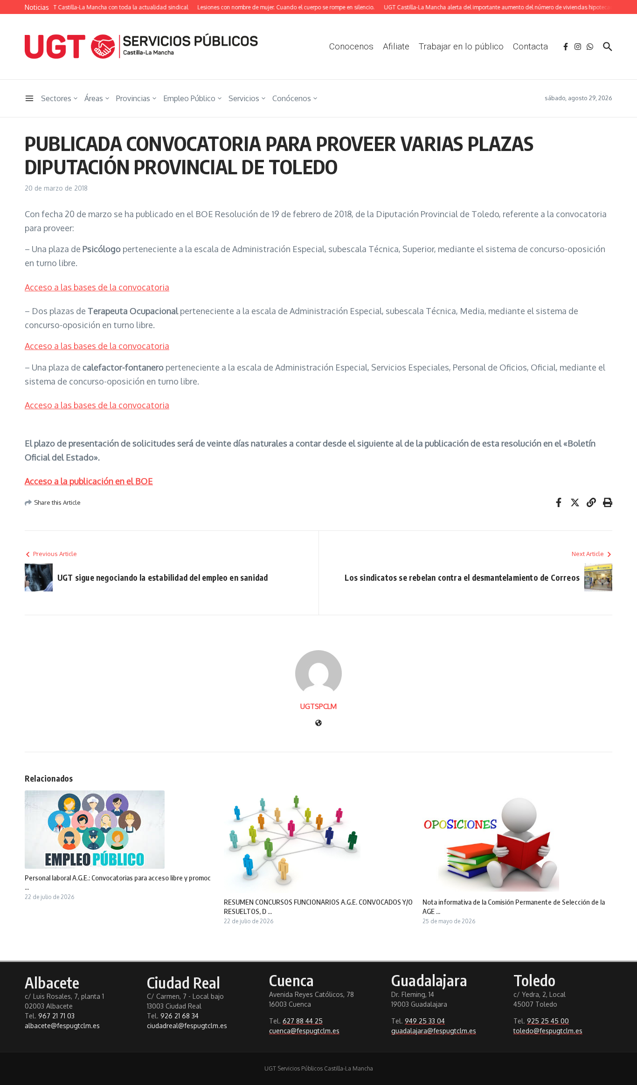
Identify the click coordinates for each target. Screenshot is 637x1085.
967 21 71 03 (56, 1016)
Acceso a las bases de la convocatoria (97, 287)
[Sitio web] (318, 724)
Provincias (133, 98)
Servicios (243, 98)
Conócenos (291, 98)
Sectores (56, 98)
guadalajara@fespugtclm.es (433, 1031)
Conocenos (351, 46)
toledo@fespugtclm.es (547, 1031)
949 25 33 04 (425, 1021)
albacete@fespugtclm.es (62, 1026)
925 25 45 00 (548, 1021)
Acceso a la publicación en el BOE (89, 481)
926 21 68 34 (179, 1016)
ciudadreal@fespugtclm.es (187, 1026)
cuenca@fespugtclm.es (304, 1031)
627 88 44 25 (303, 1021)
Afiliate (396, 46)
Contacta (530, 46)
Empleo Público (189, 98)
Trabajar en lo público (461, 46)
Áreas (93, 98)
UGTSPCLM (318, 706)
